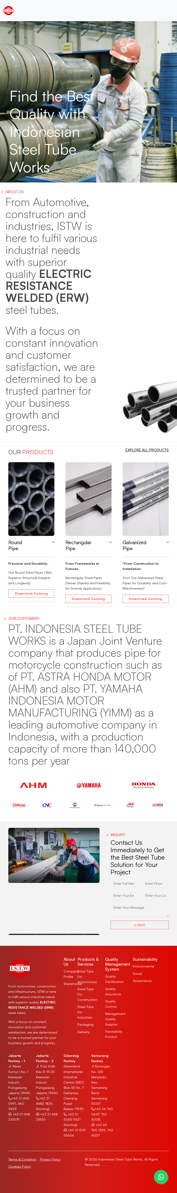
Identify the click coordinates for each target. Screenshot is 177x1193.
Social (137, 973)
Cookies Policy (19, 1166)
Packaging (85, 1024)
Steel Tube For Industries (85, 1012)
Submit (139, 925)
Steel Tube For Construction (87, 994)
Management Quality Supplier (115, 1018)
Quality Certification (114, 979)
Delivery (83, 1032)
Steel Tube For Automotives (87, 976)
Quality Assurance (113, 991)
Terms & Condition (22, 1159)
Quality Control (111, 1003)
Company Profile (71, 973)
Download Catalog (31, 593)
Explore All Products (147, 450)
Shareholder (73, 983)
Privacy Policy (50, 1159)
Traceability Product (113, 1034)
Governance (142, 980)
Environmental (143, 966)
